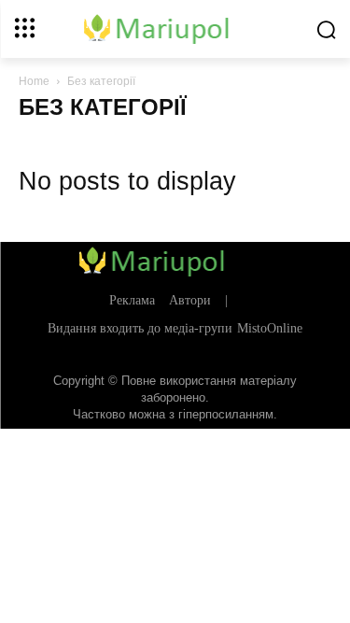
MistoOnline (269, 328)
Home (34, 81)
